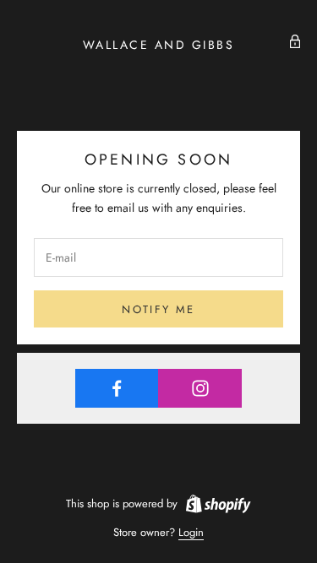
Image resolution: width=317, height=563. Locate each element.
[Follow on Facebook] (117, 388)
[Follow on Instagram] (200, 388)
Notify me (158, 309)
